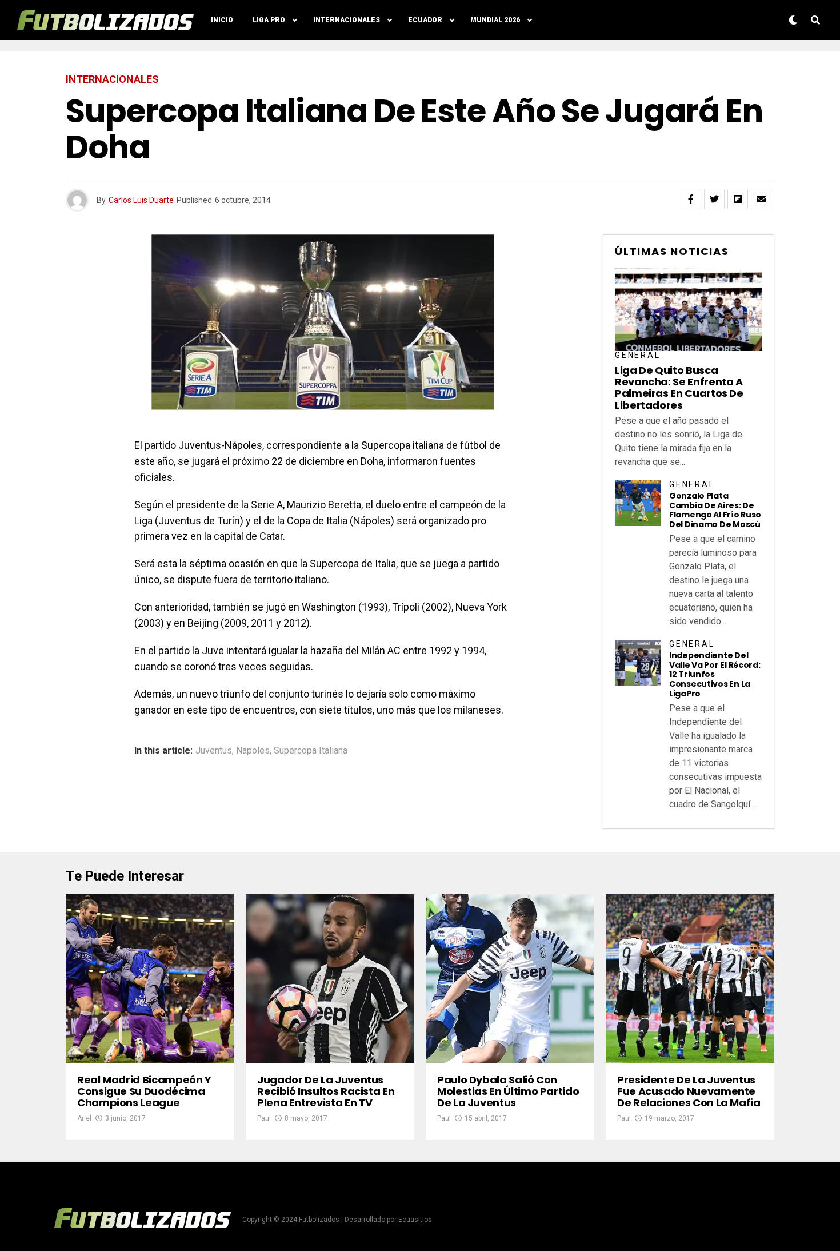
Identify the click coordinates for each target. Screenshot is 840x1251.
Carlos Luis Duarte (141, 200)
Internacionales (346, 20)
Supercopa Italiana (310, 750)
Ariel (84, 1118)
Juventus (213, 750)
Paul (264, 1118)
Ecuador (425, 20)
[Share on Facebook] (691, 199)
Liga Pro (269, 20)
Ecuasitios (415, 1220)
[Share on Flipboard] (737, 199)
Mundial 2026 (495, 20)
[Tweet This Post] (714, 199)
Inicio (222, 20)
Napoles (253, 750)
